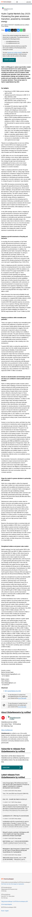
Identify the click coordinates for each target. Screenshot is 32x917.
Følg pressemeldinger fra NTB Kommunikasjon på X (14, 901)
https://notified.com (7, 730)
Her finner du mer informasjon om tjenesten (12, 884)
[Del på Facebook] (6, 30)
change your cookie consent (14, 52)
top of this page (22, 698)
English (7, 910)
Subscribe (6, 767)
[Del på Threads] (15, 30)
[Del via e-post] (24, 30)
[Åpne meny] (17, 2)
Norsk (2, 910)
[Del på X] (12, 30)
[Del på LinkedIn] (9, 30)
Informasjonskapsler (6, 904)
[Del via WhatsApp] (21, 30)
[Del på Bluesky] (18, 30)
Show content (9, 60)
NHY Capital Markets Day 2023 (13, 691)
